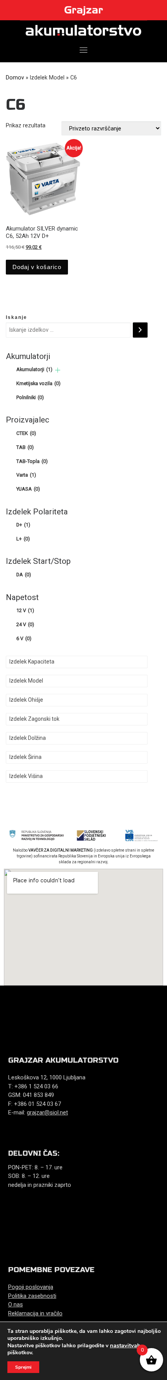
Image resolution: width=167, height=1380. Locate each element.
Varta (26, 475)
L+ (23, 539)
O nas (15, 1304)
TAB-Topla (32, 461)
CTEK (26, 433)
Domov (15, 77)
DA (23, 574)
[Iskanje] (140, 330)
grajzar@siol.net (47, 1112)
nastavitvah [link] (125, 1345)
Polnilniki (30, 397)
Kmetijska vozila (38, 383)
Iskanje (16, 317)
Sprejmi (23, 1367)
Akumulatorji (34, 369)
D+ (23, 525)
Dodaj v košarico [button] (36, 267)
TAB (25, 447)
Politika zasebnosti (32, 1295)
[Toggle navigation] (83, 50)
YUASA (28, 489)
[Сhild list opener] (57, 370)
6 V (23, 638)
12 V (25, 610)
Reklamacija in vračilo (35, 1313)
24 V (25, 624)
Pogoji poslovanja (30, 1286)
